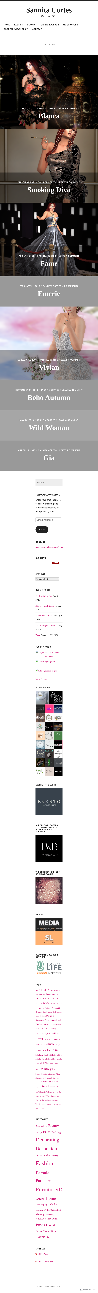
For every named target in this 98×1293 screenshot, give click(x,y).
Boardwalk (39, 1004)
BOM (46, 1003)
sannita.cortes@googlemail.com (49, 547)
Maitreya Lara (52, 1209)
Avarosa (55, 994)
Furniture (43, 1180)
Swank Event (42, 1091)
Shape (46, 1231)
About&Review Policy (16, 29)
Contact (37, 29)
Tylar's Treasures (46, 1104)
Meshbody (50, 1214)
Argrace (42, 994)
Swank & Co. (55, 1087)
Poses (40, 1224)
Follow (42, 529)
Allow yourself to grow (45, 606)
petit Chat (52, 1078)
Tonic (44, 1100)
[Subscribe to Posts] (36, 1254)
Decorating (47, 1140)
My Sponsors (70, 25)
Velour (58, 1104)
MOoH (55, 1069)
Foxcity (53, 1029)
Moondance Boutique (48, 1074)
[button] (42, 697)
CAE (51, 1004)
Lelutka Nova (40, 1059)
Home (7, 25)
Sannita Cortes (49, 10)
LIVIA (45, 1063)
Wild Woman (49, 428)
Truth (38, 1104)
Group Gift (47, 1039)
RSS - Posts (43, 1254)
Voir (36, 1108)
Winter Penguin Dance (45, 625)
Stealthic (56, 1082)
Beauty (31, 25)
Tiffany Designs (51, 1096)
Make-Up (40, 1214)
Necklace (41, 1218)
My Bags (46, 1078)
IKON (50, 1044)
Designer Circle (51, 1012)
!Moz (37, 990)
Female (42, 1172)
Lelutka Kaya (57, 1055)
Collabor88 (56, 1008)
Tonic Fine (50, 1100)
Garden (40, 1198)
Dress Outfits (43, 1155)
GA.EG (38, 1034)
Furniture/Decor (49, 25)
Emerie (49, 294)
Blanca (49, 116)
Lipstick (39, 1210)
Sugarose (38, 1087)
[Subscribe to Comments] (36, 1261)
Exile (44, 1029)
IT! (45, 1050)
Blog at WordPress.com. (48, 1286)
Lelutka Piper (51, 1059)
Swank (45, 1086)
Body (39, 1132)
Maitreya (46, 1069)
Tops (48, 1237)
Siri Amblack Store (46, 1082)
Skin (53, 1231)
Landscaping (41, 1204)
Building (56, 1132)
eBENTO (48, 1024)
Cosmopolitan (40, 1012)
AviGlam (49, 999)
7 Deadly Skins (46, 990)
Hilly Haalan (41, 1044)
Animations (41, 1126)
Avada (48, 994)
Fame (49, 263)
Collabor (48, 1008)
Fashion (18, 25)
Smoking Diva (49, 190)
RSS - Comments (45, 1261)
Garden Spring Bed (43, 596)
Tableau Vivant (54, 1092)
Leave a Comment (68, 108)
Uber (53, 1104)
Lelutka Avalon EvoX (43, 1055)
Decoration (46, 1148)
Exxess (48, 1029)
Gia (49, 458)
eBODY (55, 1025)
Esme (37, 635)
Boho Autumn (49, 397)
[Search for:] (49, 482)
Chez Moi (56, 1004)
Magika (37, 1069)
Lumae (51, 1063)
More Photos (41, 679)
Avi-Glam (40, 998)
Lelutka (52, 1050)
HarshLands (55, 1039)
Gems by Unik (46, 1034)
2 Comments (71, 286)
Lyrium (56, 1063)
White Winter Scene (44, 615)
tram (56, 1100)
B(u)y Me (55, 999)
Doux (47, 1020)
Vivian (49, 367)
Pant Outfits (52, 1218)
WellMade (41, 1108)
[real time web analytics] (47, 563)
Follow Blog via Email (47, 495)
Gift (52, 1034)
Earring (55, 1155)
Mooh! (38, 1074)
